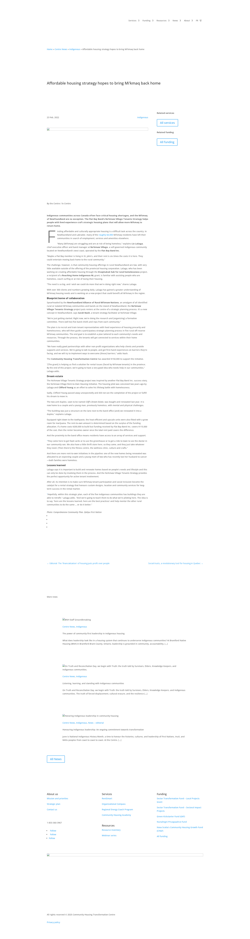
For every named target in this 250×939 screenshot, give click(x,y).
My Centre (193, 34)
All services (167, 123)
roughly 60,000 (106, 234)
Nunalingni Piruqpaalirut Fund (172, 821)
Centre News (61, 49)
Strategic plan (53, 804)
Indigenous (74, 49)
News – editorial (96, 722)
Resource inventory (111, 830)
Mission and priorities (57, 798)
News (175, 20)
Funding (146, 20)
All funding (167, 142)
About (187, 20)
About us (52, 794)
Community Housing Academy (116, 815)
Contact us (52, 809)
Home (50, 49)
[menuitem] (197, 20)
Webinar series (109, 835)
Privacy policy (53, 922)
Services (132, 20)
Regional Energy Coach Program (117, 809)
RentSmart (107, 798)
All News (56, 759)
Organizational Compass (114, 804)
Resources (162, 20)
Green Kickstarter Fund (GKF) (171, 816)
